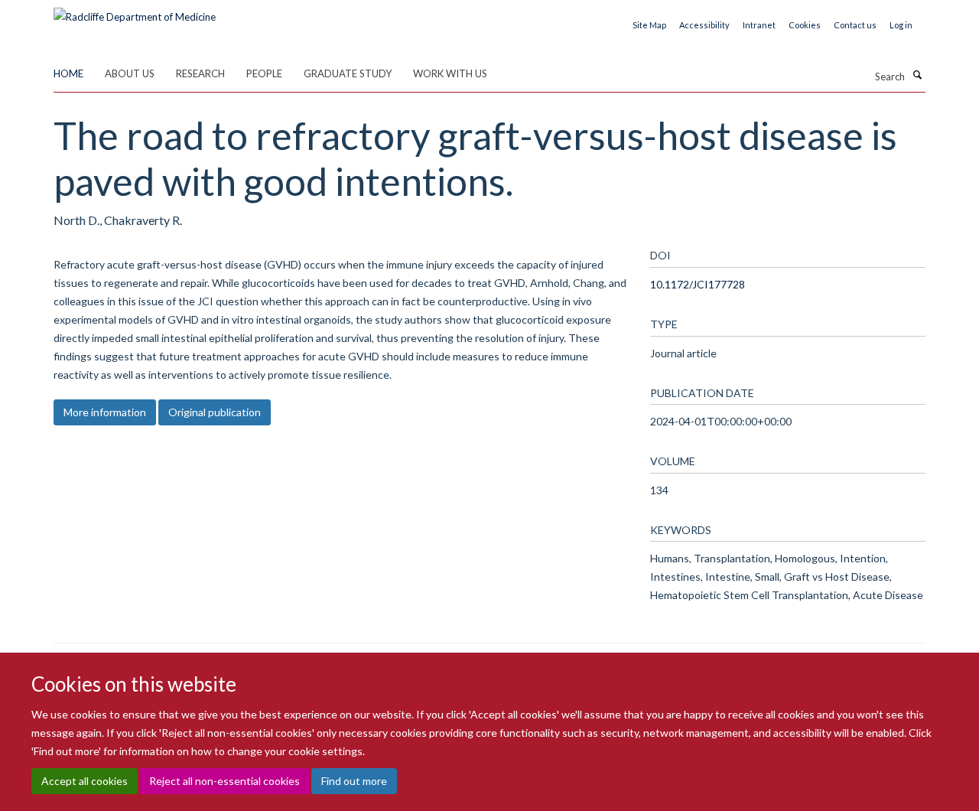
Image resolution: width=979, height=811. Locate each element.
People (264, 73)
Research (200, 73)
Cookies (805, 25)
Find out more (354, 780)
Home (68, 73)
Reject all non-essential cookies (224, 780)
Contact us (855, 25)
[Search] (917, 75)
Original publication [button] (214, 412)
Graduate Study (348, 73)
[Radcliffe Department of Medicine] (135, 11)
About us (129, 73)
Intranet (759, 25)
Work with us (450, 73)
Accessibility (704, 25)
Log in (901, 25)
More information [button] (104, 412)
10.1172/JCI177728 (697, 284)
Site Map (649, 25)
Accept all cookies (84, 780)
